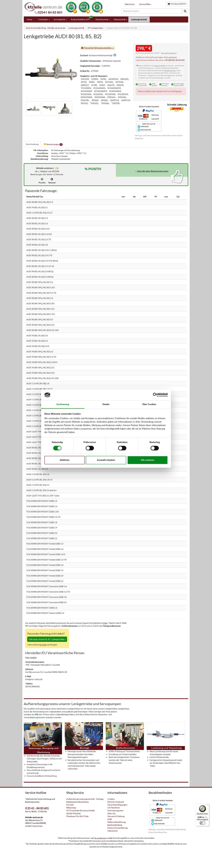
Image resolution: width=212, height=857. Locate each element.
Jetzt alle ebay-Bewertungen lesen (152, 171)
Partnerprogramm (115, 810)
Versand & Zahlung (116, 816)
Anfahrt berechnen (34, 826)
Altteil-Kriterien (73, 813)
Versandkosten (100, 838)
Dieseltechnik (102, 19)
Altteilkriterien (170, 70)
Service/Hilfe (144, 4)
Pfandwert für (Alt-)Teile (77, 816)
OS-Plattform (113, 807)
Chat (105, 623)
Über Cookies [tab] (149, 404)
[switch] (90, 448)
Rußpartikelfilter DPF (80, 19)
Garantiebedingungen (117, 804)
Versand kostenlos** (169, 53)
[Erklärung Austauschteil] (114, 55)
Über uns (111, 813)
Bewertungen (54, 144)
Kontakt (70, 804)
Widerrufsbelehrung (116, 822)
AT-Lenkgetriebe (95, 28)
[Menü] (207, 805)
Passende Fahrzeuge (93, 47)
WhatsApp (71, 807)
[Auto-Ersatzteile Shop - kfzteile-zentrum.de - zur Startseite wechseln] (43, 7)
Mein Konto (130, 4)
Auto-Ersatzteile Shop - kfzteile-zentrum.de (45, 28)
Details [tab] (106, 404)
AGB (109, 819)
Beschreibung (32, 144)
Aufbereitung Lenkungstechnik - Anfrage (85, 799)
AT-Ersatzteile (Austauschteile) (80, 810)
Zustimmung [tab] (62, 404)
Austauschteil (159, 65)
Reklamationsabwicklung (77, 802)
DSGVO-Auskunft (115, 802)
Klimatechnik (119, 19)
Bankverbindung (114, 825)
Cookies (111, 799)
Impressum (112, 830)
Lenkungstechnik (139, 19)
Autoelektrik (59, 19)
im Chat (43, 644)
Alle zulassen (147, 460)
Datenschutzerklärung (117, 828)
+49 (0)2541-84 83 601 (174, 60)
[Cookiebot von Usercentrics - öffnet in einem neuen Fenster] (155, 395)
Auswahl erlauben (106, 460)
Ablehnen (64, 460)
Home (29, 19)
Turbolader (43, 19)
